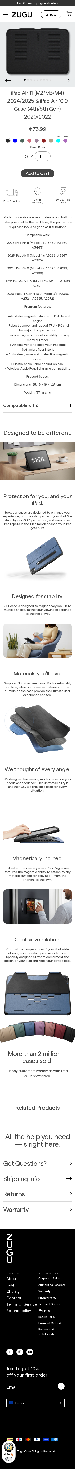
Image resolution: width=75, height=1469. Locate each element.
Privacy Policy (47, 1297)
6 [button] (41, 80)
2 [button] (28, 80)
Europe (20, 1402)
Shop (51, 14)
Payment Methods (50, 1323)
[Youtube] (29, 1352)
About (12, 1278)
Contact (13, 1297)
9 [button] (50, 80)
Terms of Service (21, 1304)
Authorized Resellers (51, 1284)
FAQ (10, 1284)
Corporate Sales (49, 1278)
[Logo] (9, 1248)
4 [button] (34, 80)
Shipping (44, 1310)
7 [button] (44, 80)
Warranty (44, 1291)
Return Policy (46, 1316)
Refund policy (18, 1310)
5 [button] (37, 80)
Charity (13, 1291)
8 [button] (47, 80)
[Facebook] (9, 1352)
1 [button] (25, 80)
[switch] (8, 1459)
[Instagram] (19, 1352)
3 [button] (31, 80)
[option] (37, 51)
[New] (58, 140)
